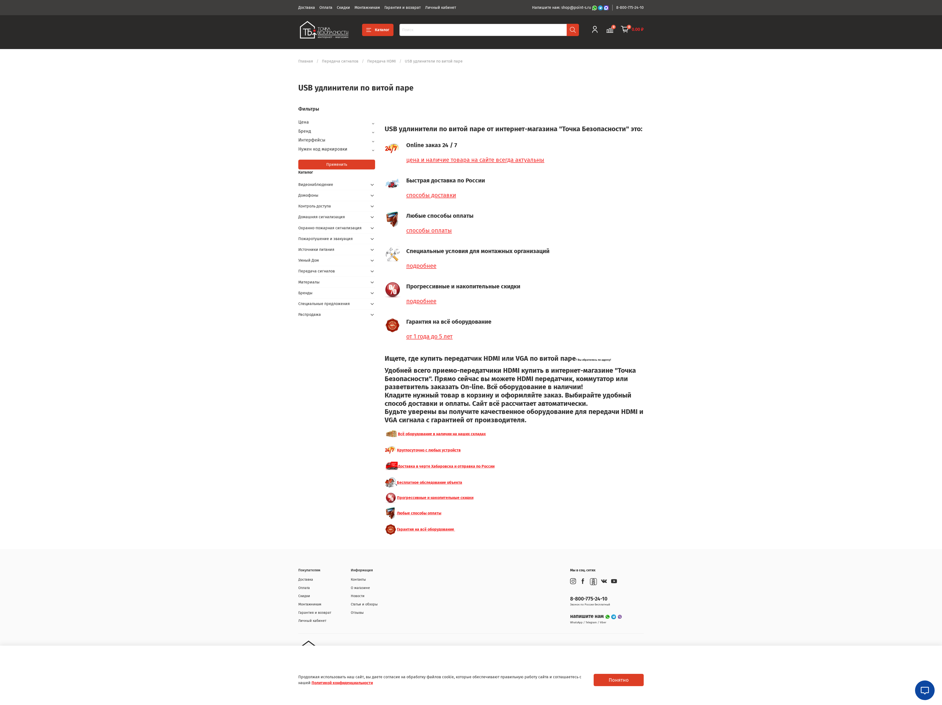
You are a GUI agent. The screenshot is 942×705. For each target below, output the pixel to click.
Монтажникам (367, 7)
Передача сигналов (340, 61)
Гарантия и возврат (402, 7)
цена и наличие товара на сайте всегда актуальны (475, 159)
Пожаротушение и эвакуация (325, 238)
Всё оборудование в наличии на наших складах (442, 434)
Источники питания (316, 249)
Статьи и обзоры (364, 604)
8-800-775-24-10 (630, 7)
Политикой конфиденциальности (342, 682)
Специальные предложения (324, 303)
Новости (358, 596)
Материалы (309, 282)
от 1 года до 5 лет (429, 336)
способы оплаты (429, 230)
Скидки (343, 7)
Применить (336, 164)
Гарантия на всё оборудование (426, 529)
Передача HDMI (381, 61)
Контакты (358, 579)
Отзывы (357, 613)
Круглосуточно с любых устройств (429, 450)
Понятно (619, 680)
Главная (305, 61)
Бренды (305, 293)
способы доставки (431, 195)
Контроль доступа (314, 206)
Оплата (325, 7)
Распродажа (309, 314)
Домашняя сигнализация (321, 217)
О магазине (360, 588)
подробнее (421, 265)
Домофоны (308, 195)
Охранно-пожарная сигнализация (330, 228)
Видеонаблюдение (315, 184)
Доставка (306, 7)
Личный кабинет (440, 7)
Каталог (382, 29)
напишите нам (587, 616)
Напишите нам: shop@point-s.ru (562, 7)
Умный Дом (308, 260)
